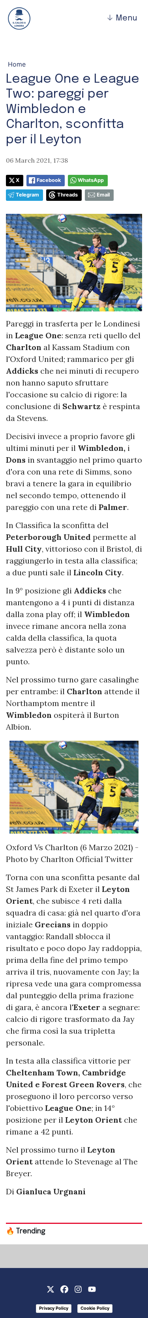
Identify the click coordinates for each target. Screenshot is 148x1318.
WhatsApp (91, 180)
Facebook (49, 180)
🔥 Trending (25, 1231)
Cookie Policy (95, 1308)
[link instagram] (78, 1289)
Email (103, 195)
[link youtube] (92, 1289)
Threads (67, 195)
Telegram (27, 195)
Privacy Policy (53, 1308)
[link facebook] (64, 1289)
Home (17, 64)
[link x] (50, 1289)
